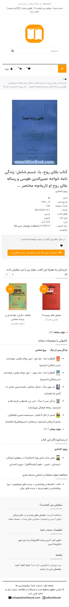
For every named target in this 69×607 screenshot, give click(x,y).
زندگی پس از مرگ (58, 350)
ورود (7, 69)
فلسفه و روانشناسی (44, 484)
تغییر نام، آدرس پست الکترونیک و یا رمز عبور (39, 540)
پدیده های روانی (27, 488)
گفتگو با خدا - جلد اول (45, 359)
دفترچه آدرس (54, 544)
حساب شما (58, 8)
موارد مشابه (59, 332)
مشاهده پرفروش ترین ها (27, 226)
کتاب (58, 484)
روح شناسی (40, 350)
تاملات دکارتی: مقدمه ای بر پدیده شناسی (18, 317)
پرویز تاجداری (61, 191)
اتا (49, 198)
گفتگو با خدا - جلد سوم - (43, 373)
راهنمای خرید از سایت (50, 569)
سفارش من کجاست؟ (42, 8)
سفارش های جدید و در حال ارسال (29, 515)
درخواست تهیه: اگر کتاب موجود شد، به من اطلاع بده (34, 253)
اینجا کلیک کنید (22, 565)
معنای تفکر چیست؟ (51, 315)
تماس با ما (34, 12)
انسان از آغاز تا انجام (45, 415)
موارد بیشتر (55, 429)
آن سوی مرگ (49, 387)
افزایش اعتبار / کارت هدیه (20, 8)
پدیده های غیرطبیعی (22, 484)
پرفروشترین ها (22, 586)
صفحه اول (49, 586)
